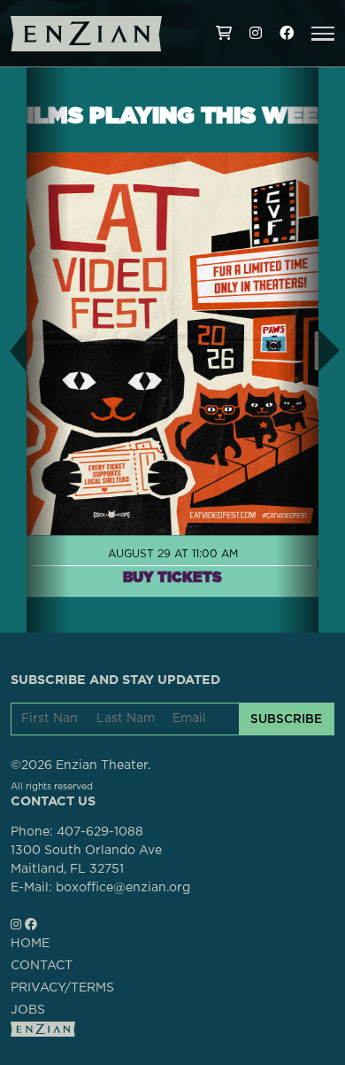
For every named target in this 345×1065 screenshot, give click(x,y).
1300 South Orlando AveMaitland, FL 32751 (86, 859)
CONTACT (42, 966)
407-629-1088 (100, 832)
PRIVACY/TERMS (62, 988)
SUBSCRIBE (286, 718)
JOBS (28, 1010)
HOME (30, 943)
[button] (322, 34)
